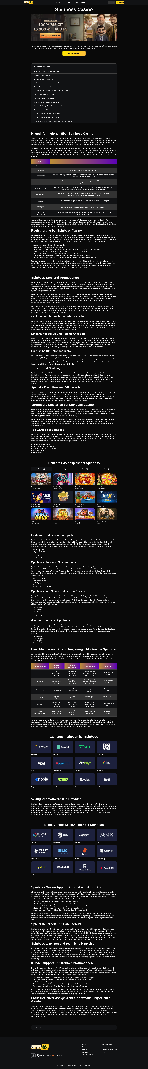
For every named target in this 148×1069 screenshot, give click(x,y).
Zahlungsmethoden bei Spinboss (44, 94)
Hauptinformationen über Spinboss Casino (47, 71)
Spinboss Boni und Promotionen (44, 79)
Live (62, 469)
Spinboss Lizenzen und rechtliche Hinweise (47, 113)
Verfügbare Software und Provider (44, 98)
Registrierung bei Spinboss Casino (44, 75)
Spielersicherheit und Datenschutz (44, 110)
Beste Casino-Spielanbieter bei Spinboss (46, 102)
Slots (105, 469)
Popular (40, 469)
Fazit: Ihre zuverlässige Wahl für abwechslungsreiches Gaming (53, 121)
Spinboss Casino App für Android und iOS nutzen (49, 106)
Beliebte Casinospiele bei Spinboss (44, 87)
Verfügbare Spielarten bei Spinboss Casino (47, 83)
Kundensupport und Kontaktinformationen (46, 117)
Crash (83, 469)
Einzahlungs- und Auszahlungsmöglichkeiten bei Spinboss (52, 90)
